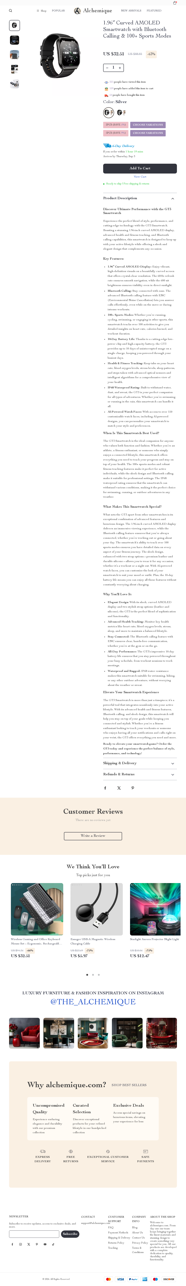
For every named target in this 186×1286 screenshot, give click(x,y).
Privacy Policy (140, 1243)
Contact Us (138, 1238)
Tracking (113, 1248)
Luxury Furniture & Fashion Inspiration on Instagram (93, 993)
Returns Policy (116, 1243)
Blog (135, 1227)
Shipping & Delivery (119, 1238)
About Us (137, 1233)
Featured (154, 11)
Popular (58, 11)
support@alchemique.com (95, 1223)
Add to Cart (140, 168)
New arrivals (131, 11)
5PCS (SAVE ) (116, 133)
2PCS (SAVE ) (116, 125)
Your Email (19, 1234)
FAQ (111, 1227)
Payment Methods (118, 1233)
